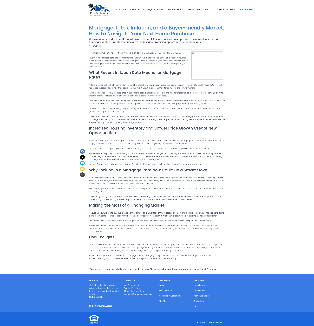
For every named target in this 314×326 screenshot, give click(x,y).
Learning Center (174, 9)
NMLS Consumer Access (100, 306)
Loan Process (200, 290)
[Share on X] (82, 157)
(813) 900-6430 (246, 9)
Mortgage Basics (201, 296)
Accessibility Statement (170, 296)
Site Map (163, 301)
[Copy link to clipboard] (82, 174)
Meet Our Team (194, 9)
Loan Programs (201, 285)
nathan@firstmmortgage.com (138, 294)
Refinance (134, 9)
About (208, 9)
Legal (161, 285)
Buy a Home (120, 9)
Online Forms (200, 301)
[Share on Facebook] (82, 151)
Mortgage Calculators (153, 9)
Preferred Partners (225, 9)
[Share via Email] (82, 169)
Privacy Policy (165, 290)
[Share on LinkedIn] (82, 163)
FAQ (196, 306)
